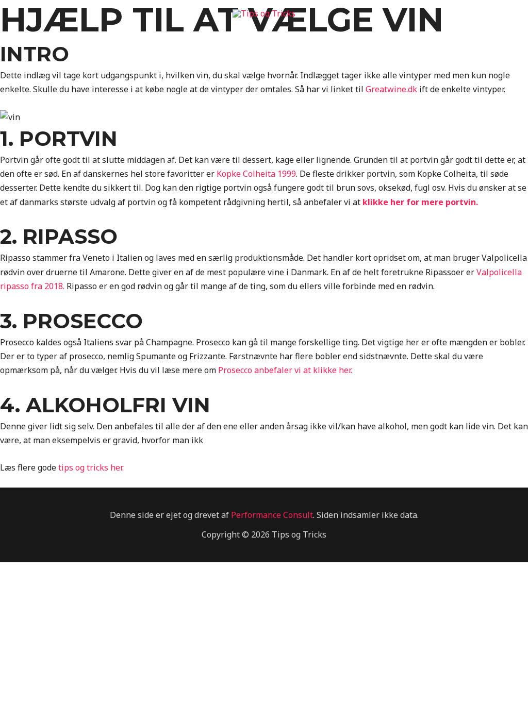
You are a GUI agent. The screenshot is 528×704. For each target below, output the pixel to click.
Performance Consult (272, 515)
